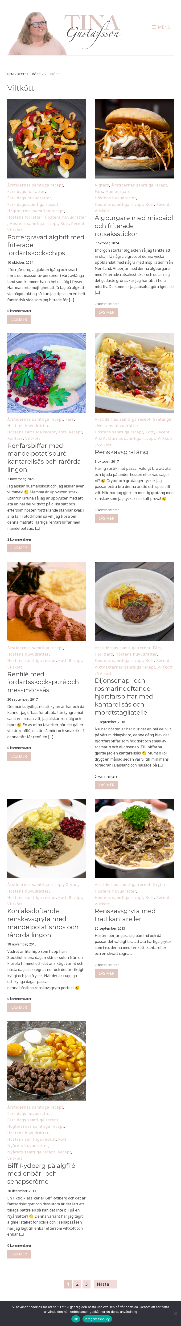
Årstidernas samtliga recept (35, 185)
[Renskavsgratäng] (134, 336)
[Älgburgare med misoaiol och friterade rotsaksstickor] (134, 102)
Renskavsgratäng (121, 452)
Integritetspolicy (97, 1319)
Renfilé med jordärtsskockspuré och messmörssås (43, 682)
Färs (99, 191)
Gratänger (163, 419)
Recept (23, 74)
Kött (36, 74)
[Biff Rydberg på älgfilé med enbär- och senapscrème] (46, 1024)
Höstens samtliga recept (34, 223)
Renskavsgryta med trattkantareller (125, 915)
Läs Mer (19, 319)
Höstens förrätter (24, 217)
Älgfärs (102, 185)
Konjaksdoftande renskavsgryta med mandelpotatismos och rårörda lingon (42, 923)
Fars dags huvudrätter (29, 197)
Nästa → (105, 1284)
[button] (161, 27)
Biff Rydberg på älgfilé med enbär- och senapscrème (41, 1174)
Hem (10, 74)
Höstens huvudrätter (65, 217)
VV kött (104, 445)
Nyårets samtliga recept (31, 1152)
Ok (76, 1319)
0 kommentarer (19, 311)
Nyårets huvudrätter (27, 1145)
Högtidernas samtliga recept (35, 210)
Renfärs (15, 438)
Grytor (72, 884)
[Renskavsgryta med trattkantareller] (134, 802)
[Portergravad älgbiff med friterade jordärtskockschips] (46, 102)
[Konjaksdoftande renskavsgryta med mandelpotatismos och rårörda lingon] (46, 802)
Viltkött (14, 230)
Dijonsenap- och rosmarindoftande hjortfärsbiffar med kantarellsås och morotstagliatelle (124, 696)
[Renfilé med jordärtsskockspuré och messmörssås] (46, 565)
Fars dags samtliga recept (32, 204)
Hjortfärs (104, 654)
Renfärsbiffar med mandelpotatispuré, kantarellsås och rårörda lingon (44, 457)
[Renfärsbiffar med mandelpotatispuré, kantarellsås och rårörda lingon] (46, 336)
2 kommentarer (19, 539)
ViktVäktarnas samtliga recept (125, 438)
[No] (175, 1313)
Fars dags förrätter (26, 191)
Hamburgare (118, 191)
